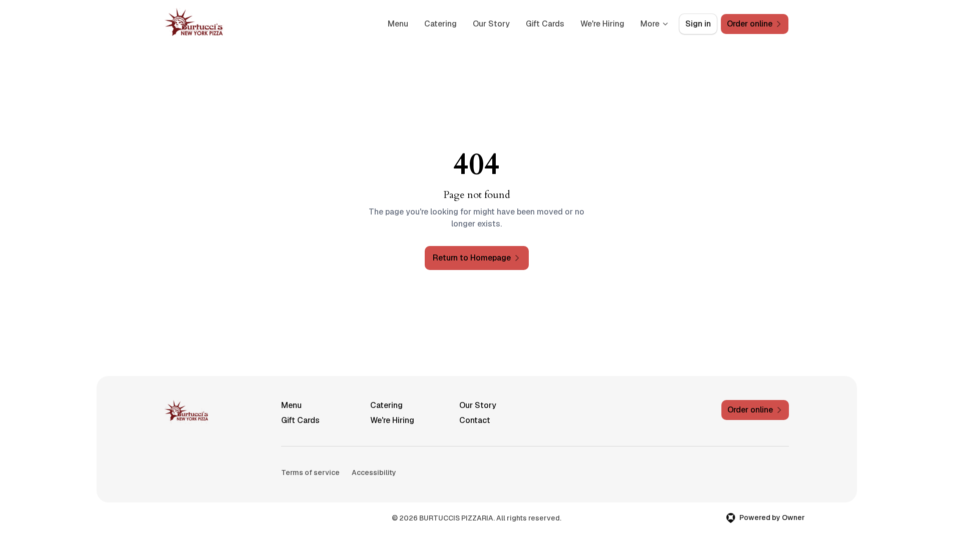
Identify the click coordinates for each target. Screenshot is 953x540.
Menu (398, 23)
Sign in (698, 23)
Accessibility (374, 472)
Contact (474, 420)
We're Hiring (602, 23)
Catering (440, 23)
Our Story (491, 23)
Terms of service (310, 472)
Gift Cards (545, 23)
